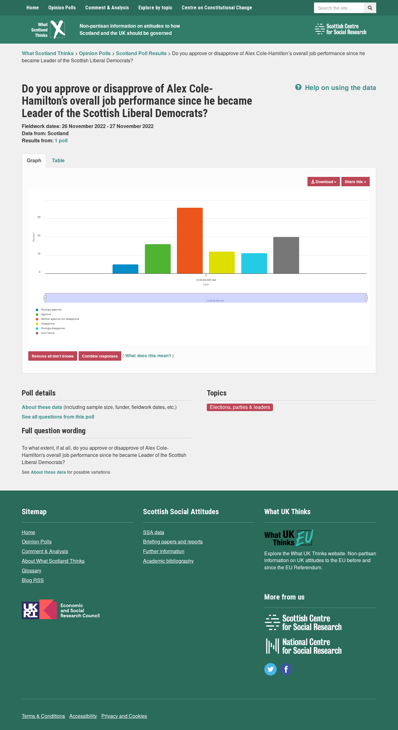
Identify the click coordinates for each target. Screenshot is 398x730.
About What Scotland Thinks (53, 560)
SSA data (153, 532)
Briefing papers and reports (173, 541)
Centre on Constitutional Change (217, 8)
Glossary (31, 570)
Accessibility (83, 715)
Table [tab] (58, 160)
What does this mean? (148, 355)
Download (324, 181)
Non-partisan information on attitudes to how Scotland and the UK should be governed (130, 29)
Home (32, 8)
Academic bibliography (168, 560)
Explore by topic (155, 8)
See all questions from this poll (58, 416)
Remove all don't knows (53, 356)
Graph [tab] (34, 160)
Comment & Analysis (107, 8)
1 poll (61, 140)
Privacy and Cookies (124, 715)
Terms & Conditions (43, 715)
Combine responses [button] (100, 356)
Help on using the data (339, 87)
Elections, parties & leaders (240, 407)
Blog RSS (33, 580)
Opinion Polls (62, 8)
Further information (163, 551)
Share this (354, 181)
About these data (42, 406)
